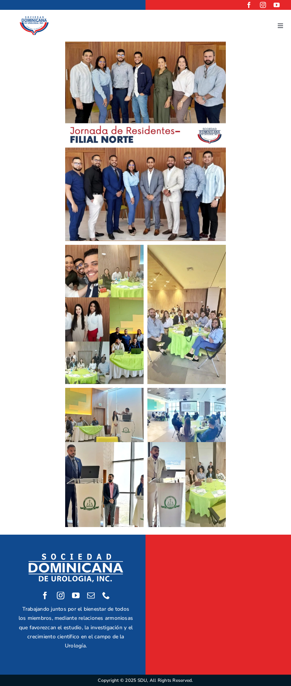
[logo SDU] (34, 18)
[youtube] (277, 5)
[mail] (91, 595)
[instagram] (263, 5)
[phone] (106, 595)
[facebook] (249, 5)
